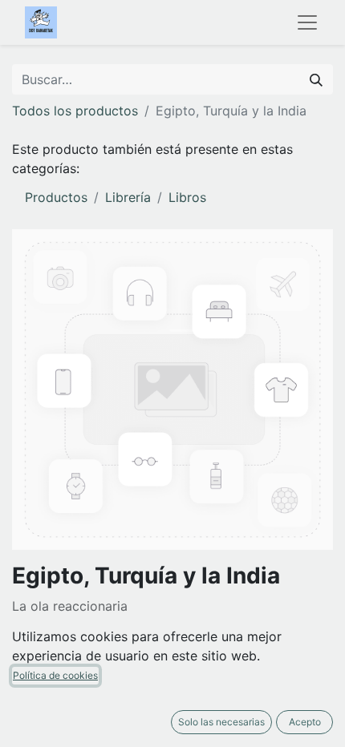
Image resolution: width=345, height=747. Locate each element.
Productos (56, 197)
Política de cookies (55, 675)
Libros (187, 197)
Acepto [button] (305, 722)
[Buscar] (316, 79)
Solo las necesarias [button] (221, 722)
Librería (128, 197)
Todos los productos (75, 111)
